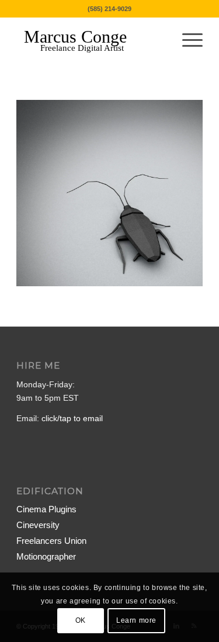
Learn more (136, 620)
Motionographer (46, 556)
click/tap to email (72, 418)
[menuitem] (187, 40)
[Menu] (187, 40)
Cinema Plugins (46, 509)
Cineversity (38, 525)
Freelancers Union (51, 541)
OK (80, 620)
